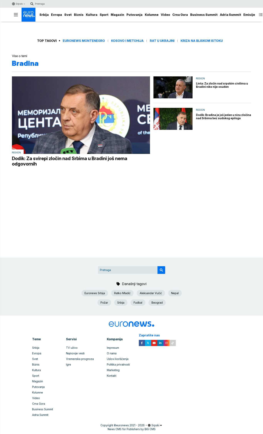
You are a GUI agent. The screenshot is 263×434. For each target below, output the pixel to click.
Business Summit (204, 15)
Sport (104, 15)
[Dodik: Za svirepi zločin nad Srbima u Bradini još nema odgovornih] (81, 115)
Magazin (117, 15)
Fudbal (138, 302)
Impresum (113, 347)
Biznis (79, 15)
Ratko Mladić (122, 293)
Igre (68, 364)
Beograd (157, 302)
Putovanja (134, 15)
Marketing (113, 370)
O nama (111, 353)
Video (165, 15)
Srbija (44, 15)
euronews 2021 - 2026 (130, 425)
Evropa (56, 15)
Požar (104, 302)
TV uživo (72, 347)
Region (16, 152)
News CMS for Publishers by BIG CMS (132, 429)
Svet (68, 15)
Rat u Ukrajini (162, 41)
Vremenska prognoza (80, 359)
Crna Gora (180, 15)
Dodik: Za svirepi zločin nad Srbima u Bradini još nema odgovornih (69, 161)
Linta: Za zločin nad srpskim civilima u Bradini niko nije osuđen (222, 85)
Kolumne (151, 15)
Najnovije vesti (75, 353)
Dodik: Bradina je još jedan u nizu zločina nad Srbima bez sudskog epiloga (223, 116)
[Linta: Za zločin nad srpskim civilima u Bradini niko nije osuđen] (173, 87)
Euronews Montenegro (84, 41)
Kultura (91, 15)
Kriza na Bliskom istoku (202, 41)
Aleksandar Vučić (151, 293)
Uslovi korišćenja (117, 359)
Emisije (249, 15)
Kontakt (111, 375)
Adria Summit (230, 15)
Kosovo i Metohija (127, 41)
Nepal (175, 293)
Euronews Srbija (95, 293)
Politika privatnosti (118, 364)
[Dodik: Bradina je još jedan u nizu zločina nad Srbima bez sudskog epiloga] (173, 119)
